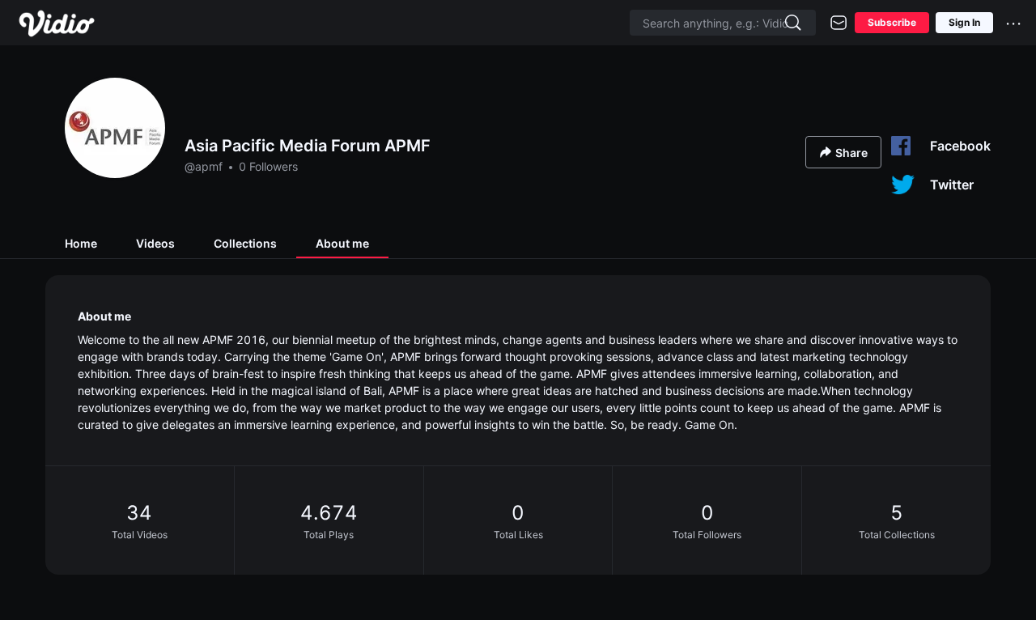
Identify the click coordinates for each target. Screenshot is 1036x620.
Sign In (964, 22)
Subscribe (892, 22)
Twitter (952, 184)
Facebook (960, 146)
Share (851, 152)
